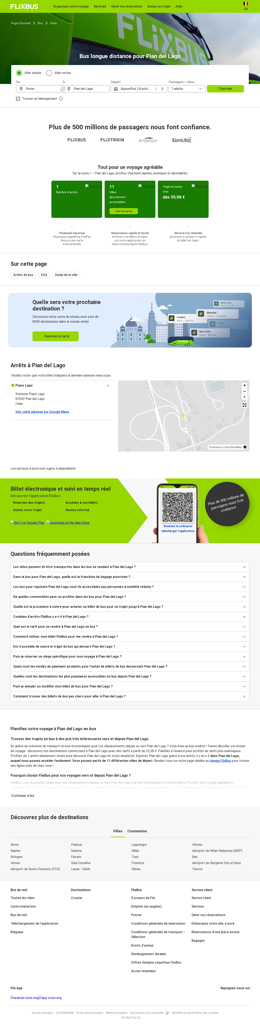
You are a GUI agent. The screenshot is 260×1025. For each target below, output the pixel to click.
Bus (40, 23)
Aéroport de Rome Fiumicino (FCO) (35, 869)
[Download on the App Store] (50, 998)
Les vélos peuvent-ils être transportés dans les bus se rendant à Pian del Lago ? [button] (74, 567)
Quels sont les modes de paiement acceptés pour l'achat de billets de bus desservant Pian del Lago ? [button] (90, 666)
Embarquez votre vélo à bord (213, 923)
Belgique (17, 932)
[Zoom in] (244, 385)
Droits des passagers (90, 1012)
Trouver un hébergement (39, 99)
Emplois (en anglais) (146, 906)
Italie (53, 23)
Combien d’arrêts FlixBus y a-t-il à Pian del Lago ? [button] (51, 617)
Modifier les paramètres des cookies (195, 1012)
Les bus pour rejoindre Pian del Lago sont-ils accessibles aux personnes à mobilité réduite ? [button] (83, 587)
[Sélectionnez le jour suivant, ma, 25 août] (162, 88)
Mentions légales (117, 1012)
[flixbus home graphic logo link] (24, 6)
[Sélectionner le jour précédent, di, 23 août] (156, 88)
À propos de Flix (143, 898)
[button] (62, 385)
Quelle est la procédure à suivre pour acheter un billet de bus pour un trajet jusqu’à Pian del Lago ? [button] (88, 607)
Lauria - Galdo (80, 869)
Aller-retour (63, 73)
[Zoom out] (244, 391)
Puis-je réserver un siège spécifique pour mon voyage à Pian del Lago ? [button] (67, 656)
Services (198, 906)
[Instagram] (222, 998)
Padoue (76, 845)
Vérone (197, 845)
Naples (16, 851)
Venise (15, 863)
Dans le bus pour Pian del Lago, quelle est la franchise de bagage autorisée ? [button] (71, 577)
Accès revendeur (143, 971)
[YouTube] (223, 998)
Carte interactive (23, 906)
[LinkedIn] (224, 998)
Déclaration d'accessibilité (146, 1012)
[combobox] (43, 88)
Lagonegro (139, 845)
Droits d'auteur (142, 945)
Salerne (76, 851)
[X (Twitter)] (226, 998)
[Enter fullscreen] (244, 405)
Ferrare (76, 857)
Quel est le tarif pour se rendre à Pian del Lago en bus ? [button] (55, 627)
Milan (135, 851)
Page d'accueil (20, 23)
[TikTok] (227, 998)
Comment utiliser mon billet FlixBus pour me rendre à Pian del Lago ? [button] (65, 636)
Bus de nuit (19, 915)
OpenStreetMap (233, 447)
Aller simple (33, 73)
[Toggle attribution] (245, 447)
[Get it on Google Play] (25, 998)
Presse (136, 915)
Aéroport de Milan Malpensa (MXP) (217, 851)
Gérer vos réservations (208, 915)
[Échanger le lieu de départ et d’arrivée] (63, 89)
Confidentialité (65, 1012)
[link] (130, 320)
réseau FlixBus (220, 761)
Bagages (198, 940)
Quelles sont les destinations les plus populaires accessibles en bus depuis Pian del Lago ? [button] (82, 676)
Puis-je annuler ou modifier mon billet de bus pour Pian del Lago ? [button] (63, 686)
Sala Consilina (80, 863)
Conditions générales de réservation (158, 923)
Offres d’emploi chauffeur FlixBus (156, 962)
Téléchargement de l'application (34, 923)
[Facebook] (221, 998)
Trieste (197, 869)
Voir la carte (124, 211)
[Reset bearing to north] (244, 397)
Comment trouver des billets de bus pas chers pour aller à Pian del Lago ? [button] (69, 696)
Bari (194, 857)
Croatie (76, 898)
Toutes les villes (23, 898)
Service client (201, 898)
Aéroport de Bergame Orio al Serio (216, 863)
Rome (15, 845)
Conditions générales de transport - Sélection (158, 934)
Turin (135, 857)
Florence (138, 863)
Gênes (136, 869)
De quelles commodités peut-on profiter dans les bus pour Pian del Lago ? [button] (69, 597)
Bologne (16, 857)
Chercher (225, 89)
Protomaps (215, 447)
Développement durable (148, 954)
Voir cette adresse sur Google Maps (42, 412)
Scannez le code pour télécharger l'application (178, 528)
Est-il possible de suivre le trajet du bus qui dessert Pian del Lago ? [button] (64, 646)
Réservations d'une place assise (215, 932)
